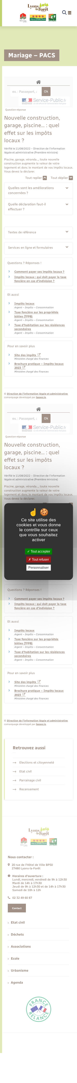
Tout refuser (40, 559)
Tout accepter (40, 551)
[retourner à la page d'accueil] (38, 12)
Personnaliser (38, 567)
